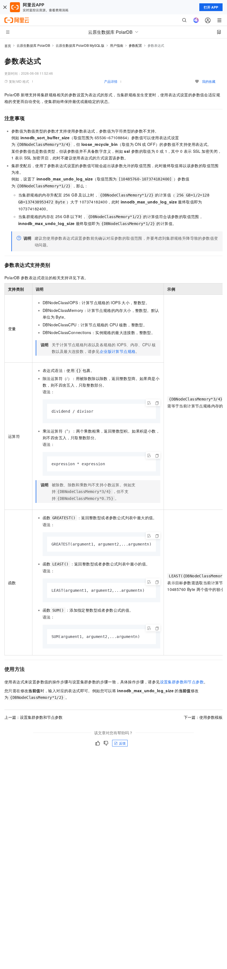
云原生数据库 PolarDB (33, 45)
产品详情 (110, 81)
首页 (7, 45)
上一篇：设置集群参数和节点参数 (33, 717)
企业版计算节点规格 (118, 351)
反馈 (122, 743)
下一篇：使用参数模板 (203, 717)
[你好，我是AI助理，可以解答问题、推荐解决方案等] (196, 20)
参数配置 (135, 45)
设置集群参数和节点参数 (182, 681)
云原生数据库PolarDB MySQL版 (80, 45)
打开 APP (211, 7)
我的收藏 (208, 81)
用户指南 (116, 45)
